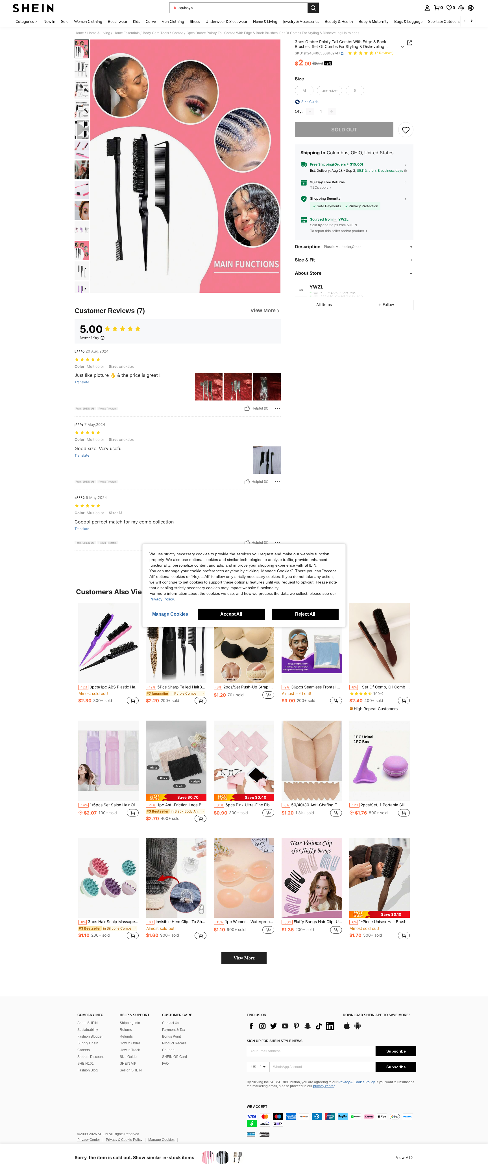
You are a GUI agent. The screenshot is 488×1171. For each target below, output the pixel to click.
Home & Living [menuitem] (265, 21)
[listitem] (108, 656)
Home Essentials (127, 33)
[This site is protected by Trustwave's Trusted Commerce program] (251, 1134)
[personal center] (427, 8)
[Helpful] (247, 408)
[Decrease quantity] (310, 111)
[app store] (347, 1029)
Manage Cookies (161, 1140)
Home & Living (98, 33)
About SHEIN (87, 1023)
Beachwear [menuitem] (117, 21)
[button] (461, 8)
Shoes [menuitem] (195, 21)
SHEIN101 (85, 1064)
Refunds (126, 1036)
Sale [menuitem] (64, 21)
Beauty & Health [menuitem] (339, 21)
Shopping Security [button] (325, 199)
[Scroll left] (465, 21)
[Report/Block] (277, 408)
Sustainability (87, 1030)
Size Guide (128, 1057)
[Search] (313, 8)
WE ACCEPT (257, 1107)
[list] (292, 1026)
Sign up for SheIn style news (274, 1041)
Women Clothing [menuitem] (88, 21)
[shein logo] (33, 8)
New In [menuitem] (49, 21)
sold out (344, 130)
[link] (438, 7)
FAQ (165, 1064)
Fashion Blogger (90, 1036)
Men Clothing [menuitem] (173, 21)
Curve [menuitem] (151, 21)
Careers (83, 1050)
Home (79, 33)
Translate (82, 382)
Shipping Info (130, 1023)
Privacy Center (88, 1140)
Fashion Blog (87, 1070)
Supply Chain (87, 1043)
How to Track (130, 1050)
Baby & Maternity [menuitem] (374, 21)
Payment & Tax (173, 1030)
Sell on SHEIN (131, 1070)
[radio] (304, 90)
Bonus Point (171, 1036)
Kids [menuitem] (136, 21)
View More (244, 958)
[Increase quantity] (331, 111)
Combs (177, 33)
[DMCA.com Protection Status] (264, 1134)
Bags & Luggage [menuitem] (408, 21)
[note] (374, 709)
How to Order (130, 1043)
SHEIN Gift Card (174, 1057)
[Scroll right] (472, 21)
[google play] (357, 1029)
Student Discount (90, 1057)
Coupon (168, 1050)
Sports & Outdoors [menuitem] (443, 21)
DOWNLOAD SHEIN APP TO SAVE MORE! (376, 1015)
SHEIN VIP (128, 1064)
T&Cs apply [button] (319, 188)
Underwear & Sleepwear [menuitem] (226, 21)
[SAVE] (405, 129)
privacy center (323, 1086)
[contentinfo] (331, 1120)
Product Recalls (174, 1043)
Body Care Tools (156, 33)
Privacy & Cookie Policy (356, 1082)
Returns (126, 1030)
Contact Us (170, 1023)
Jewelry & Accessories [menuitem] (301, 21)
